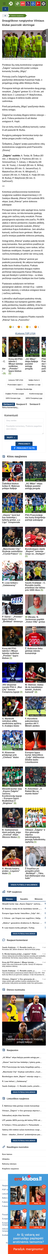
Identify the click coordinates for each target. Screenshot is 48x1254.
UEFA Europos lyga (13, 398)
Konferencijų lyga (36, 394)
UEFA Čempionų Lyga (34, 398)
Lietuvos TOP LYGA (15, 380)
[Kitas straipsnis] (44, 35)
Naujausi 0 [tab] (21, 404)
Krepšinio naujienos (10, 1169)
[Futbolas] (5, 15)
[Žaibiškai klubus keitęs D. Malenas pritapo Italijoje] (24, 1020)
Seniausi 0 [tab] (35, 404)
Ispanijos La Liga (34, 385)
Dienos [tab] (9, 899)
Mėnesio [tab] (39, 899)
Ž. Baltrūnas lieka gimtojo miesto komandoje (20, 1106)
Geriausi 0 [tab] (8, 404)
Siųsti (10, 437)
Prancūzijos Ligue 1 (15, 385)
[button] (4, 3)
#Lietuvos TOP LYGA (25, 333)
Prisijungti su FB (26, 448)
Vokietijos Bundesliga (24, 389)
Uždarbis (5, 1159)
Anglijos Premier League (14, 394)
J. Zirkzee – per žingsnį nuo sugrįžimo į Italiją (21, 918)
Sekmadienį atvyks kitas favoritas (16, 1115)
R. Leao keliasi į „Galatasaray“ (14, 1081)
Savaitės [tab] (24, 899)
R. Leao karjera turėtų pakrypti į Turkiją (18, 928)
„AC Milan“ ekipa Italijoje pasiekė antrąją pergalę (22, 1057)
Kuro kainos (7, 1154)
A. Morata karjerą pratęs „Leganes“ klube (19, 954)
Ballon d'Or (6, 1198)
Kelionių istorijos (9, 1164)
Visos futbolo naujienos (24, 885)
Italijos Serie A (34, 380)
